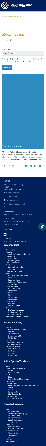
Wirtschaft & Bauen (14, 404)
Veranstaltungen (14, 349)
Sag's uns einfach (14, 280)
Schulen (11, 332)
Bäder (10, 377)
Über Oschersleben (15, 394)
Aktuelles (9, 252)
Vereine (11, 353)
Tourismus (10, 381)
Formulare (12, 278)
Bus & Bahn (12, 383)
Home (4, 16)
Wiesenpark (12, 355)
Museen (11, 371)
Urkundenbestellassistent (15, 314)
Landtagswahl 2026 (15, 312)
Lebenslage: (7, 49)
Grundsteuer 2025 (14, 291)
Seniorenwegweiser (15, 345)
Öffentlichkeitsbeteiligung (17, 414)
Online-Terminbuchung (14, 263)
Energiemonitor (11, 442)
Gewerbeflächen (14, 416)
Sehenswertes (13, 392)
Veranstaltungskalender (16, 368)
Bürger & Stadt (15, 16)
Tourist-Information (15, 398)
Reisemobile (12, 390)
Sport (8, 375)
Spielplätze (12, 351)
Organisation (12, 299)
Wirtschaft (9, 424)
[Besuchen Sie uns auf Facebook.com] (5, 234)
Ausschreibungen (14, 426)
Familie (8, 340)
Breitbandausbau (12, 431)
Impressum (8, 238)
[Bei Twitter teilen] (31, 166)
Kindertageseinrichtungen (17, 329)
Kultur (8, 366)
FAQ (9, 437)
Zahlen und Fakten (15, 271)
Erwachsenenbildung (15, 336)
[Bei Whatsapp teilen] (35, 166)
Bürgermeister (13, 297)
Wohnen (9, 439)
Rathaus (9, 293)
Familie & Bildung (13, 322)
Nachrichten (12, 259)
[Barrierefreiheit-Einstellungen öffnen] (42, 227)
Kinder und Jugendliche (16, 342)
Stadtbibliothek (13, 334)
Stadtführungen (13, 373)
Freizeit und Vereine (13, 347)
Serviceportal (10, 250)
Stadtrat (11, 295)
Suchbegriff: (7, 40)
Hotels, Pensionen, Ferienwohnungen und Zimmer (22, 387)
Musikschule (12, 338)
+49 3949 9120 (11, 197)
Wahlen (8, 308)
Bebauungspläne (14, 412)
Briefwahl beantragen (16, 310)
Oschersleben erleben (16, 267)
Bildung (8, 327)
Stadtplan (11, 269)
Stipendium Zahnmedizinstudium (18, 316)
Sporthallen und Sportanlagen (19, 379)
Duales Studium (14, 306)
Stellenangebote (14, 261)
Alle (29, 61)
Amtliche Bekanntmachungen (19, 254)
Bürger (8, 274)
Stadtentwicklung (14, 418)
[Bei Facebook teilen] (26, 166)
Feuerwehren (13, 286)
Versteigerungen (14, 289)
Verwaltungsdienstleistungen (18, 276)
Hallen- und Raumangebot (17, 282)
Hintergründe (13, 433)
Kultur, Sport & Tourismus (17, 361)
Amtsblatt (11, 256)
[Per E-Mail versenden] (40, 166)
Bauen (8, 409)
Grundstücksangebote (16, 420)
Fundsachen (12, 284)
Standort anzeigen (12, 193)
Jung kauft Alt (13, 422)
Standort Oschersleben (16, 429)
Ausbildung (12, 304)
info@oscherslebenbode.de (15, 204)
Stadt (8, 265)
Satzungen (12, 301)
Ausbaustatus (13, 435)
